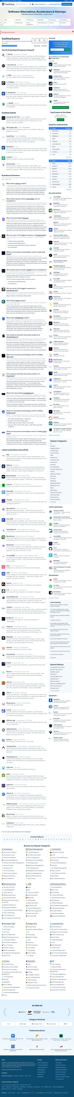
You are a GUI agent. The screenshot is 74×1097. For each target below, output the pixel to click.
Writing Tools (19, 22)
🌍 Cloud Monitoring (8, 915)
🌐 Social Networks (56, 927)
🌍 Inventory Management (10, 860)
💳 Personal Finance (8, 964)
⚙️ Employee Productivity (57, 990)
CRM (5, 20)
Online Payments (54, 495)
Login (71, 0)
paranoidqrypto (56, 149)
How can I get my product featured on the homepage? (16, 831)
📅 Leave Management (57, 977)
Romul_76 (54, 171)
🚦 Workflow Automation (33, 855)
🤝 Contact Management (33, 908)
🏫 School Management (33, 977)
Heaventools (55, 133)
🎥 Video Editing (31, 953)
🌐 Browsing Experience (57, 878)
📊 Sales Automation (32, 903)
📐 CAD (28, 940)
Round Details (37, 45)
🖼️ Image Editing (31, 927)
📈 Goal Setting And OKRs (58, 873)
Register (66, 0)
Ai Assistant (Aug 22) (55, 620)
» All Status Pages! (54, 690)
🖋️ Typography (30, 950)
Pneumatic (54, 141)
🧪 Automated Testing (8, 940)
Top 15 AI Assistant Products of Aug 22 (18, 50)
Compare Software (37, 837)
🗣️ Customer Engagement (34, 911)
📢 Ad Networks (55, 900)
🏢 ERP (28, 890)
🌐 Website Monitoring (8, 895)
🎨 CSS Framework (32, 945)
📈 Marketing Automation (57, 897)
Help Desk (18, 20)
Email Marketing (54, 467)
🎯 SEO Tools (54, 890)
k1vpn (53, 154)
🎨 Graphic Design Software (34, 929)
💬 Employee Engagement (58, 974)
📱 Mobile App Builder (8, 950)
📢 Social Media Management (59, 905)
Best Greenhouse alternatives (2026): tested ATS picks (59, 630)
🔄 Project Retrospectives (33, 876)
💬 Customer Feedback (9, 857)
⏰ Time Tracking (55, 964)
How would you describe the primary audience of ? (23, 336)
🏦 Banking (5, 979)
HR (5, 22)
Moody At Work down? (56, 669)
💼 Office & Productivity (57, 852)
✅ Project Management (34, 849)
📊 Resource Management (34, 873)
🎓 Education (30, 961)
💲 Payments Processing (9, 969)
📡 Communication (56, 923)
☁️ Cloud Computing (8, 927)
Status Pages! (41, 1069)
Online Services (54, 497)
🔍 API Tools (5, 932)
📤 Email (52, 855)
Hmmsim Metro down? (56, 676)
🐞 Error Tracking (7, 945)
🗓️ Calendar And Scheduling (34, 860)
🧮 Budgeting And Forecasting (35, 870)
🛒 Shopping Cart (7, 868)
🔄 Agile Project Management (35, 865)
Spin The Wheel (48, 1092)
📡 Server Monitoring (8, 913)
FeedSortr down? (55, 672)
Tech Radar (59, 1062)
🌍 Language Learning (32, 974)
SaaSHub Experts (11, 38)
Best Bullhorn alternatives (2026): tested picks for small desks (60, 634)
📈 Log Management (8, 890)
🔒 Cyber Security (7, 892)
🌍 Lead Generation (32, 895)
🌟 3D (27, 932)
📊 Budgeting (6, 982)
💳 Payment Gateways (8, 876)
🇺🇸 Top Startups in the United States (59, 56)
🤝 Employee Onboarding (57, 987)
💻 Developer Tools (8, 923)
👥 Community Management (58, 953)
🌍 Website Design (31, 937)
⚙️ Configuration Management (11, 953)
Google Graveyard (60, 1074)
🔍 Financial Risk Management (11, 987)
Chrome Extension (42, 1067)
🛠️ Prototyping (30, 934)
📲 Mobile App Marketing (57, 916)
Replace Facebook (61, 1065)
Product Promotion (7, 1076)
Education (63, 22)
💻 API (65, 1024)
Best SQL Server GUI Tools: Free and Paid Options (60, 647)
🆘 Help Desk (30, 897)
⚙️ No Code (23, 1024)
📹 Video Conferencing (57, 934)
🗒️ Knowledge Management (58, 868)
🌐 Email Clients (55, 937)
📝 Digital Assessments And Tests (36, 985)
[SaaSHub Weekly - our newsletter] (30, 4)
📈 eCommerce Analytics (9, 873)
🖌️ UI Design (30, 955)
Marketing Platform (55, 483)
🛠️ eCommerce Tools (8, 855)
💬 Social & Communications (58, 929)
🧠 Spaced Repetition (32, 969)
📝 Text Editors (6, 929)
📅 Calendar (53, 865)
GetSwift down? (54, 679)
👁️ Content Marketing (56, 895)
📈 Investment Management (10, 992)
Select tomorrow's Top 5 (9, 45)
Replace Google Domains (62, 1076)
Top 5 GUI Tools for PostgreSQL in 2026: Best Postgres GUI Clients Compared (60, 642)
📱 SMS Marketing (55, 945)
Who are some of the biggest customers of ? (26, 235)
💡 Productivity (55, 849)
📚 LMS (28, 964)
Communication (54, 453)
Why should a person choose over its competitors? (23, 200)
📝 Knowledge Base (32, 863)
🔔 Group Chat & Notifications (59, 857)
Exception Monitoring (56, 469)
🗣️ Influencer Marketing (57, 908)
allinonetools (55, 130)
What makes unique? (16, 183)
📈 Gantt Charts (30, 878)
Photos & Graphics (55, 499)
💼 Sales (28, 887)
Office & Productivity (55, 492)
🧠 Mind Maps (54, 876)
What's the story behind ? (17, 218)
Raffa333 (54, 168)
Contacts (15, 1076)
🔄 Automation (54, 860)
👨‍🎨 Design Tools (31, 923)
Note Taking (53, 490)
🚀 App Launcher (55, 870)
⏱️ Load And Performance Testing (12, 910)
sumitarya (54, 151)
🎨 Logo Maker (30, 947)
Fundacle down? (54, 688)
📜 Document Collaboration (58, 955)
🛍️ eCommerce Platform (9, 852)
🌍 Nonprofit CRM (31, 905)
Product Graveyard (61, 1072)
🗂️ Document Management (58, 863)
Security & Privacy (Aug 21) (56, 654)
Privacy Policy (11, 1092)
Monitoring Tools (42, 22)
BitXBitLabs (55, 136)
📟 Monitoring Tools (9, 884)
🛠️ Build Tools (6, 955)
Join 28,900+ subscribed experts (60, 52)
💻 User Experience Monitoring (11, 918)
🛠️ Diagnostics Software (9, 907)
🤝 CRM (28, 884)
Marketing (40, 20)
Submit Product (67, 4)
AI (50, 443)
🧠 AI (8, 1024)
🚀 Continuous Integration (9, 942)
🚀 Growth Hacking (56, 911)
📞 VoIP (52, 942)
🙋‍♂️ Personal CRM (31, 916)
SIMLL (53, 138)
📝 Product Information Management (13, 863)
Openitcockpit (55, 181)
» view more (68, 157)
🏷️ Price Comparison (8, 870)
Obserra (54, 187)
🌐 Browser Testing (7, 947)
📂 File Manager (30, 900)
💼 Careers (29, 972)
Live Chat (52, 478)
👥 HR (52, 961)
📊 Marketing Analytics (57, 913)
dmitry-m (54, 179)
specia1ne (54, 166)
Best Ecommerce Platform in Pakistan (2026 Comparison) (59, 605)
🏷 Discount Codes (7, 865)
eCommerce (63, 20)
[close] (72, 31)
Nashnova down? (55, 681)
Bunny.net (32, 1092)
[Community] (33, 4)
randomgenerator (56, 144)
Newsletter (40, 1076)
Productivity (30, 20)
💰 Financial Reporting (8, 990)
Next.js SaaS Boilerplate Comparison (59, 638)
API (30, 1076)
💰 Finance (5, 961)
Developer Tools (54, 460)
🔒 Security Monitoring (8, 897)
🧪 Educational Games (32, 988)
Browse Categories (43, 1062)
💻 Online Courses (31, 967)
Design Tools (53, 457)
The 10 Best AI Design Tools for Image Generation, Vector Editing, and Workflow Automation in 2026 (60, 611)
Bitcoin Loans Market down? (58, 683)
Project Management (30, 23)
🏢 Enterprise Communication (59, 932)
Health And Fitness (55, 474)
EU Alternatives (60, 1079)
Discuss (21, 1076)
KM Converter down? (56, 686)
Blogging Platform (55, 448)
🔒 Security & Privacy (8, 887)
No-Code (6, 1085)
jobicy (53, 146)
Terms (18, 1092)
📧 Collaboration (55, 947)
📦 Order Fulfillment (8, 878)
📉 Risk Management (32, 868)
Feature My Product (55, 4)
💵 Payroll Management (57, 984)
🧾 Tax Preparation (7, 977)
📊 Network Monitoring (9, 905)
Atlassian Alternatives (61, 1069)
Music (52, 488)
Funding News (41, 1072)
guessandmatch (56, 184)
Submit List (41, 1074)
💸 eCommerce (7, 849)
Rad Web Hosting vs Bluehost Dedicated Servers (60, 616)
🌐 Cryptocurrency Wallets (10, 967)
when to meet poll (64, 1092)
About (26, 1076)
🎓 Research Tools (31, 982)
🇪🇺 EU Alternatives (54, 58)
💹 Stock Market (7, 984)
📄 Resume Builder (55, 967)
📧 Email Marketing (56, 887)
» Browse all (53, 502)
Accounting (52, 20)
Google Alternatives (61, 1067)
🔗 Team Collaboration (32, 857)
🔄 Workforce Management (58, 979)
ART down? (53, 674)
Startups (19, 0)
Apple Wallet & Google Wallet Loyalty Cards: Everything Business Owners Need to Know (60, 625)
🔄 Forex (4, 995)
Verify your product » (54, 435)
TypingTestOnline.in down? (57, 667)
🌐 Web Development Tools (10, 937)
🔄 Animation (30, 942)
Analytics (52, 446)
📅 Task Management (32, 852)
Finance (51, 22)
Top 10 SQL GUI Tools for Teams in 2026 (60, 651)
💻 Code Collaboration (8, 934)
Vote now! (60, 119)
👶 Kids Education (31, 980)
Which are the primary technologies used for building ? (25, 253)
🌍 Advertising (54, 892)
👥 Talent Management (57, 982)
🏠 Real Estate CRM (32, 913)
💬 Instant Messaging (56, 940)
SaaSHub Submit (9, 113)
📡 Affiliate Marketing (56, 903)
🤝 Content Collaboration (57, 950)
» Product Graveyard (54, 598)
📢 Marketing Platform (58, 884)
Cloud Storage (54, 450)
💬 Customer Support (32, 892)
